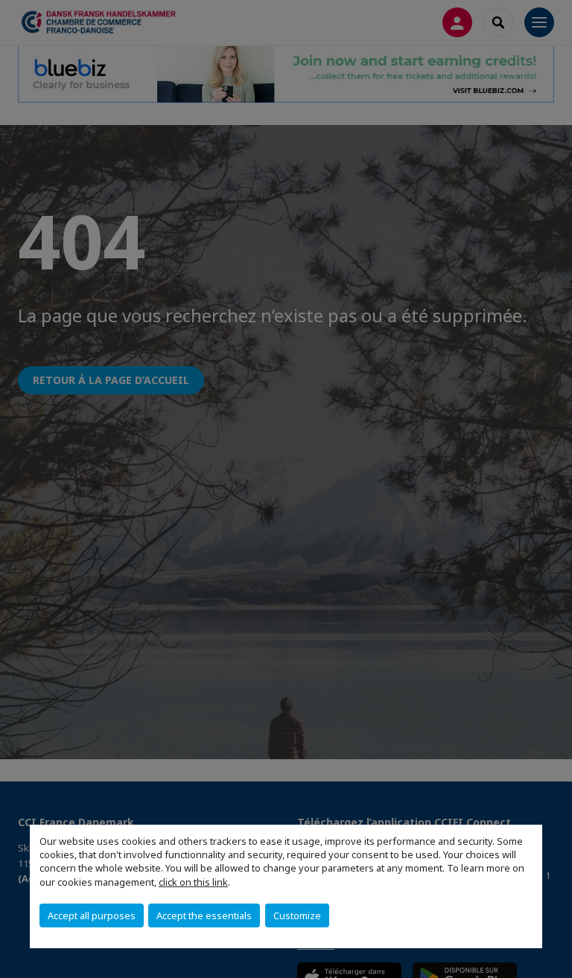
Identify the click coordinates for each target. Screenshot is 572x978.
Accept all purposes (92, 915)
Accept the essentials (204, 915)
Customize (297, 915)
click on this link (193, 882)
